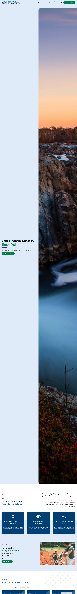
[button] (33, 3)
